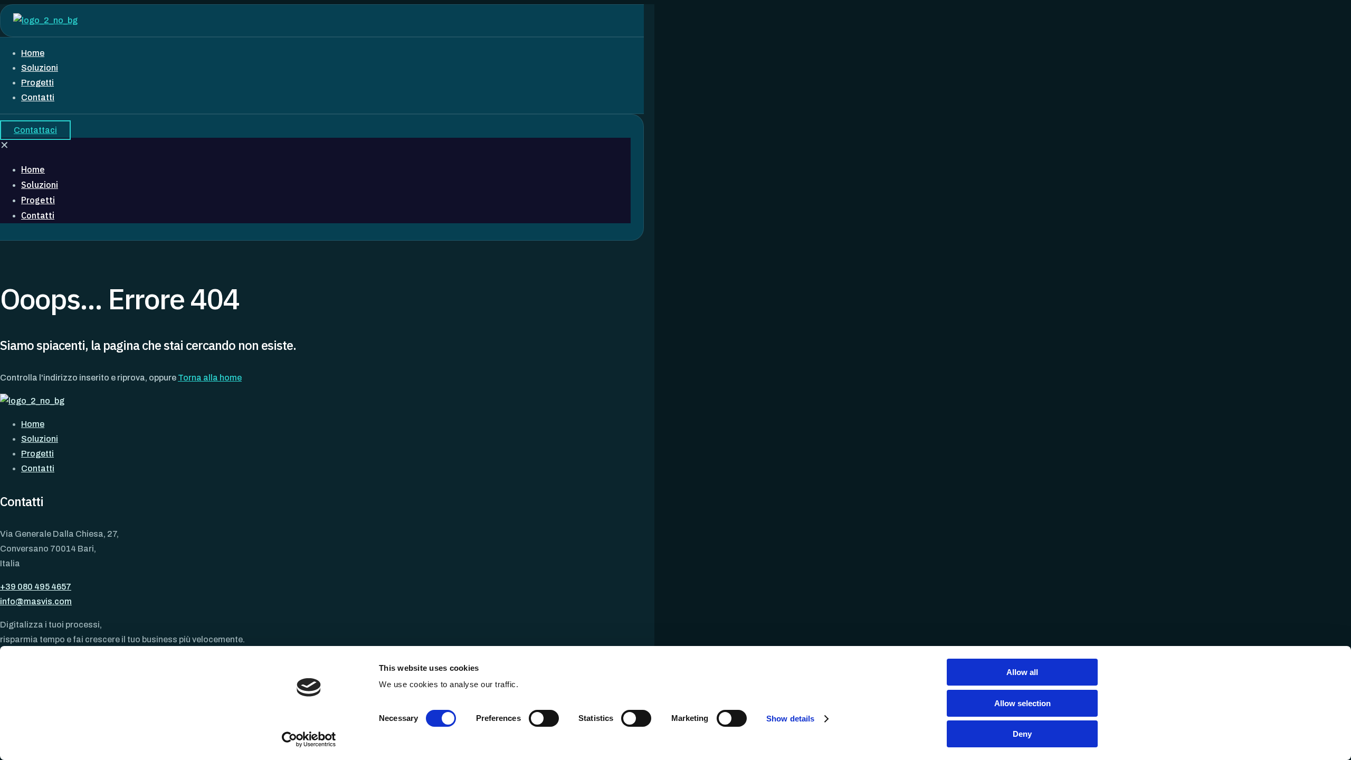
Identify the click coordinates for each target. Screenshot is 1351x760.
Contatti (37, 468)
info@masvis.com (36, 601)
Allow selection (1022, 703)
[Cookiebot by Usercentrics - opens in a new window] (309, 739)
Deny (1022, 733)
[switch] (544, 718)
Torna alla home (210, 377)
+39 (35, 586)
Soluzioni (39, 438)
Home (32, 424)
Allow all (1022, 672)
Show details (790, 718)
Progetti (37, 453)
